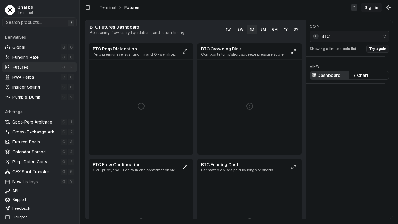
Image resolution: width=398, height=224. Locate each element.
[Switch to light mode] (388, 7)
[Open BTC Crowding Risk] (293, 51)
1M (252, 29)
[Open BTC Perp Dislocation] (185, 51)
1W (228, 29)
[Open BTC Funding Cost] (293, 167)
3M (263, 29)
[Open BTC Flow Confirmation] (185, 167)
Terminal (108, 7)
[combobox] (349, 36)
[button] (371, 7)
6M (275, 29)
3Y (296, 29)
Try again (377, 48)
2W (240, 29)
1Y (286, 29)
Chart (362, 75)
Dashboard (328, 75)
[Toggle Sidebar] (79, 112)
